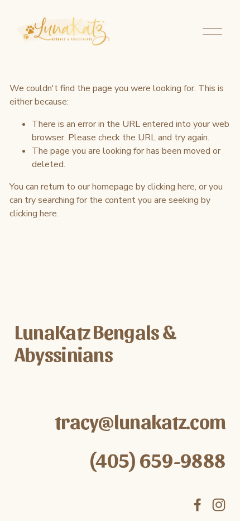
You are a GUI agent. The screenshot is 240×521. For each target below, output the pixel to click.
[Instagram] (218, 504)
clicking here (171, 187)
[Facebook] (197, 504)
